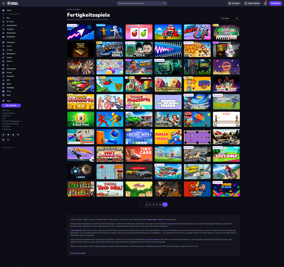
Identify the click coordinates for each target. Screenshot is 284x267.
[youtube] (8, 135)
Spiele (69, 9)
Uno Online (155, 239)
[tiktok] (3, 135)
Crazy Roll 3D (173, 224)
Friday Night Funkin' (155, 219)
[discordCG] (18, 135)
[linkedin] (3, 140)
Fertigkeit (77, 9)
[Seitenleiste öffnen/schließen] (3, 3)
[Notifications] (265, 3)
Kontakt (12, 105)
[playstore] (8, 140)
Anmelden (275, 3)
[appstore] (13, 135)
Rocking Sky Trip (79, 230)
